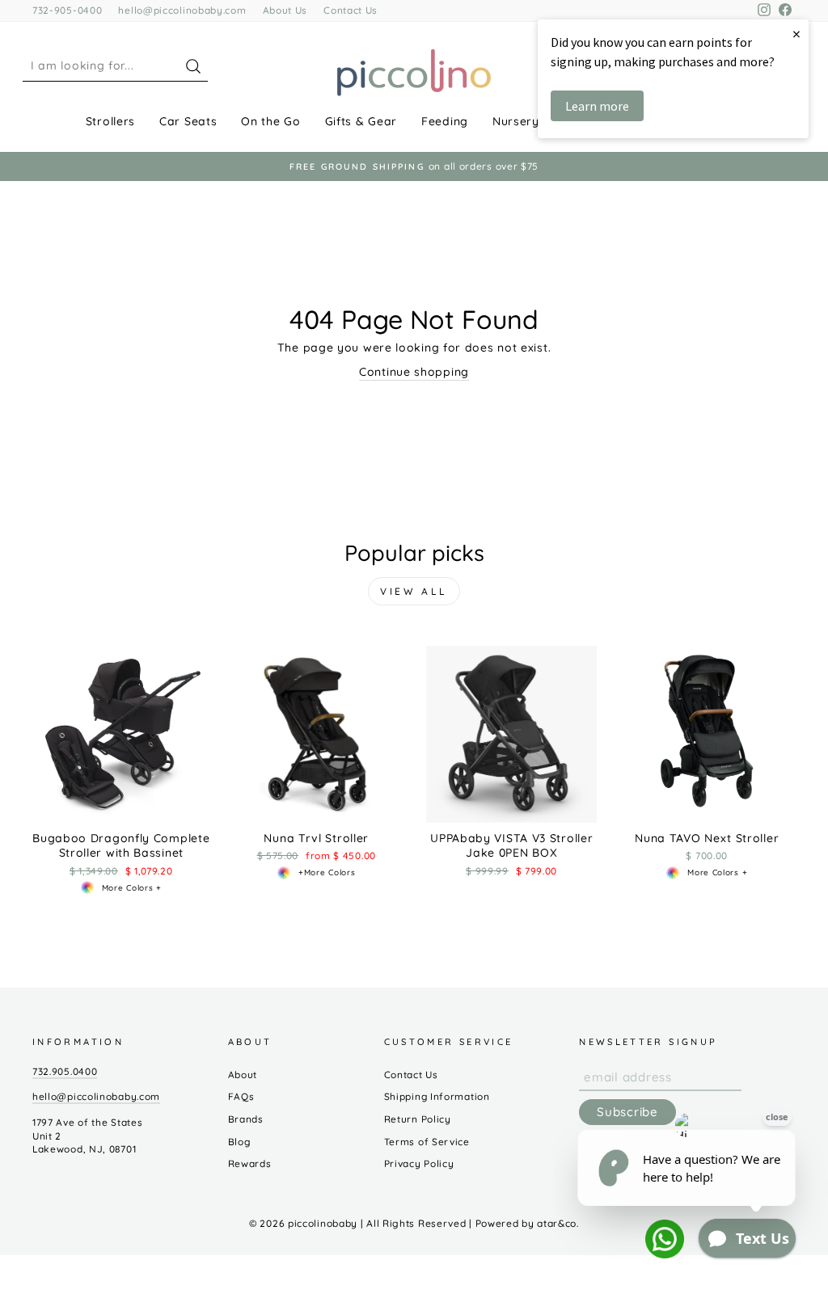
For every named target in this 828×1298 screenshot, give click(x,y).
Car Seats (188, 121)
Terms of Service (427, 1142)
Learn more (597, 106)
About (243, 1074)
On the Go (270, 121)
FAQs (241, 1096)
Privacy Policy (419, 1163)
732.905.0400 (64, 1071)
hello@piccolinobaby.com (182, 10)
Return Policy (417, 1119)
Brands (246, 1119)
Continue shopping (414, 372)
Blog (239, 1142)
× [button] (796, 33)
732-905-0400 (67, 10)
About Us (285, 10)
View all (414, 591)
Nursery (515, 121)
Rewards (250, 1163)
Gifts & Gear (361, 121)
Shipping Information (437, 1096)
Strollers (110, 121)
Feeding (444, 121)
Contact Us (350, 10)
